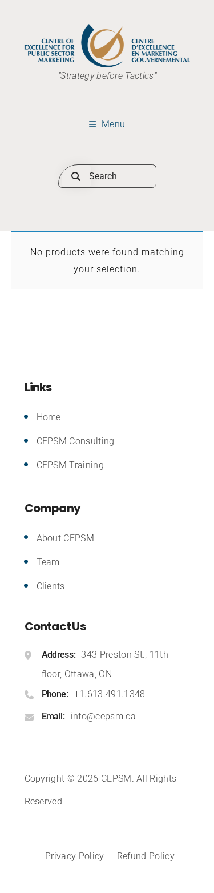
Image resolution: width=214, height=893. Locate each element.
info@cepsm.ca (103, 716)
